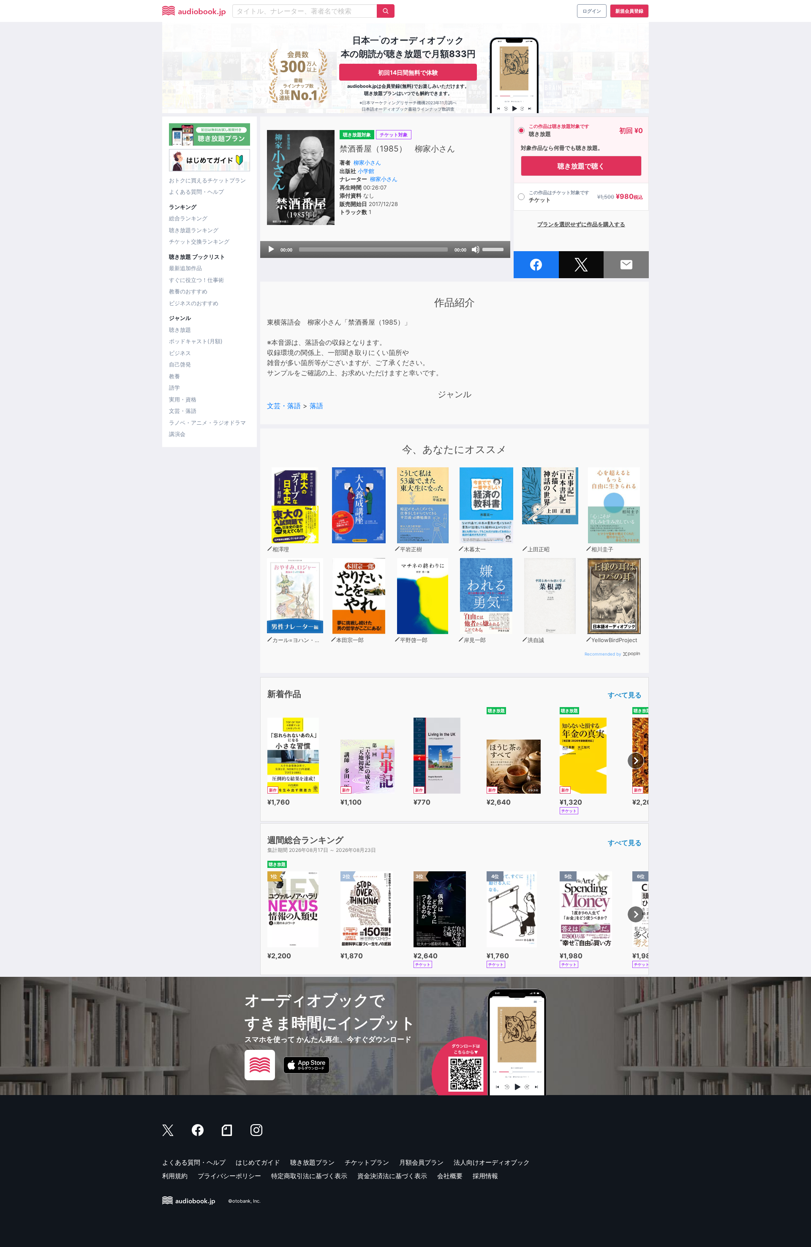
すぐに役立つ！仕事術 (196, 280)
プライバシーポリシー (229, 1176)
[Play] (271, 249)
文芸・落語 (182, 410)
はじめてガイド (258, 1162)
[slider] (494, 248)
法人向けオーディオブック (492, 1162)
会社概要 (450, 1176)
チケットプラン (367, 1162)
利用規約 (175, 1176)
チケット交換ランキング (199, 241)
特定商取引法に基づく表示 (309, 1176)
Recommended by (603, 653)
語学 (174, 387)
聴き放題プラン (312, 1162)
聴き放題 (180, 329)
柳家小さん (367, 162)
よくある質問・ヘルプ (196, 191)
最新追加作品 (185, 268)
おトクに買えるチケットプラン (207, 180)
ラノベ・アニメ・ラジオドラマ (207, 422)
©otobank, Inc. (244, 1201)
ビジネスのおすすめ (193, 303)
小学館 (366, 171)
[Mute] (475, 249)
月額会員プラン (421, 1162)
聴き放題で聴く (581, 166)
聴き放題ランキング (193, 230)
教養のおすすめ (188, 291)
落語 (316, 405)
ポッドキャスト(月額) (196, 341)
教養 (174, 376)
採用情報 (485, 1176)
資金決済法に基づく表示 (392, 1176)
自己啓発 (180, 364)
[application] (385, 249)
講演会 (177, 434)
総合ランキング (188, 218)
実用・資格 (182, 399)
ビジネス (180, 353)
